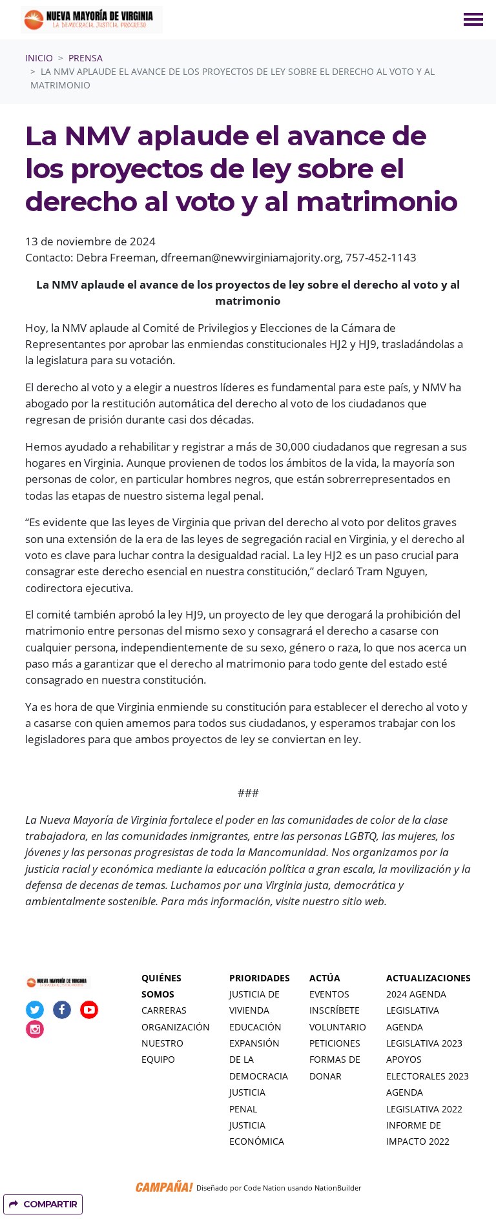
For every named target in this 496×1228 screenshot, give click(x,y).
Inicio (39, 58)
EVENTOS (329, 994)
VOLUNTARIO (337, 1027)
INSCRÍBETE (334, 1010)
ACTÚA (324, 978)
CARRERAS (164, 1010)
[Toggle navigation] (473, 19)
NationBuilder (338, 1187)
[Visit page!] (36, 1009)
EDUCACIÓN (255, 1027)
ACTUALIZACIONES (428, 978)
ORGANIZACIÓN (175, 1027)
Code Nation (264, 1187)
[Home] (92, 20)
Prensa (85, 58)
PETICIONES (334, 1043)
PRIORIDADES (259, 978)
